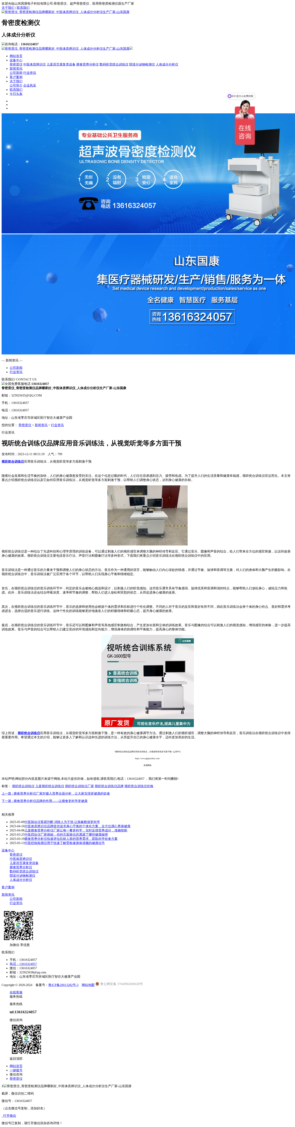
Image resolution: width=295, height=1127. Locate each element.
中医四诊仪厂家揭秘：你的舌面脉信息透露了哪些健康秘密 (66, 834)
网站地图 (88, 985)
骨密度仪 (16, 64)
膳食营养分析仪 (87, 64)
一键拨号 (16, 1070)
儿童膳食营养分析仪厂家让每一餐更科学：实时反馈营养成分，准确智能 (75, 830)
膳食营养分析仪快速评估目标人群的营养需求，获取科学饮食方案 (71, 838)
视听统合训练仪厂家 (79, 786)
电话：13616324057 (23, 964)
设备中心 (16, 60)
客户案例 (16, 77)
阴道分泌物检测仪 (142, 64)
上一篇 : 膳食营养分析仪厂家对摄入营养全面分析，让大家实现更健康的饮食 (56, 793)
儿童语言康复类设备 (61, 64)
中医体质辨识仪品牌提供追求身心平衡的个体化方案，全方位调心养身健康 (77, 826)
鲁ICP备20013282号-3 (63, 985)
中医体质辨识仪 (34, 64)
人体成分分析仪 (167, 64)
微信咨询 (16, 1074)
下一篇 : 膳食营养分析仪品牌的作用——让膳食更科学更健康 (44, 801)
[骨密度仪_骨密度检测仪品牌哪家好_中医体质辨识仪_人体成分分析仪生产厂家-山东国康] (65, 12)
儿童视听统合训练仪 (49, 786)
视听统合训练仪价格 (138, 786)
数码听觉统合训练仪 (114, 64)
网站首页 (16, 56)
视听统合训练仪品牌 (109, 786)
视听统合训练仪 (23, 786)
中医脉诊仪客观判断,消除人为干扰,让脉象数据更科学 (62, 822)
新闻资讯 (16, 68)
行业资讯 (29, 72)
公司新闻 (16, 72)
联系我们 (23, 7)
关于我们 (8, 7)
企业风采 (29, 85)
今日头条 (16, 94)
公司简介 (16, 85)
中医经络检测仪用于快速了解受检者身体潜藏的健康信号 (64, 843)
